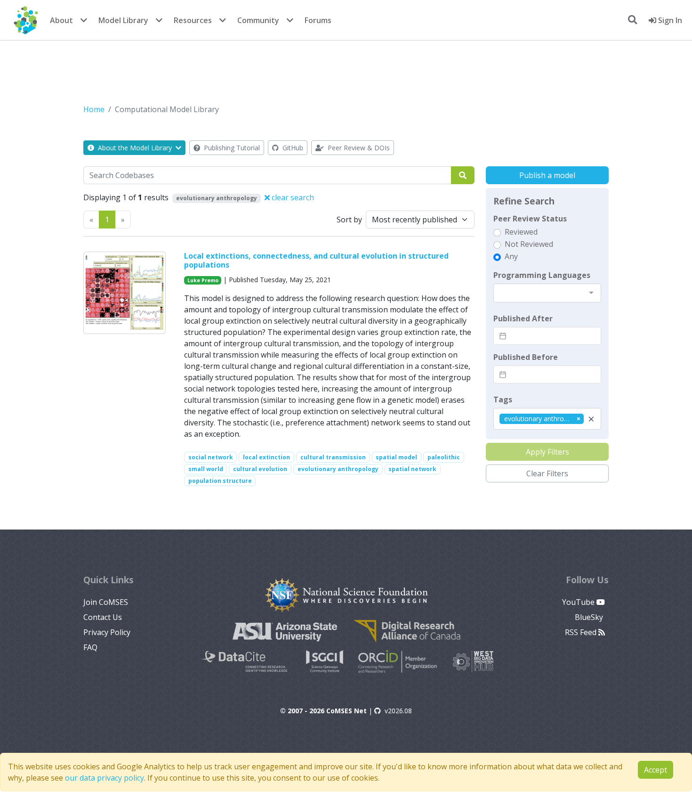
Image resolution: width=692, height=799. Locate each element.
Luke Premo (202, 280)
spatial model (396, 457)
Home (94, 109)
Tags (502, 399)
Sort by (349, 219)
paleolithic (443, 457)
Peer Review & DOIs (358, 147)
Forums (318, 20)
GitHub (292, 147)
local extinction (266, 457)
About (61, 20)
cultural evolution (260, 469)
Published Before (525, 357)
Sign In (669, 20)
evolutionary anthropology (338, 469)
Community (258, 20)
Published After (523, 318)
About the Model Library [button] (135, 147)
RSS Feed (581, 632)
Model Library (123, 20)
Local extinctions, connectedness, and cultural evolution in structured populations (316, 260)
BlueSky (590, 617)
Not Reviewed (529, 244)
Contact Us (102, 617)
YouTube (579, 602)
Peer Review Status (530, 218)
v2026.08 (398, 710)
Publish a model (547, 175)
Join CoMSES (105, 602)
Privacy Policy (106, 632)
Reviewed (521, 231)
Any (511, 256)
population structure (220, 481)
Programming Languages (541, 275)
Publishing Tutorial (231, 147)
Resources (193, 20)
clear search (292, 197)
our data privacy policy (104, 778)
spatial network (412, 469)
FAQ (90, 647)
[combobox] (547, 293)
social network (210, 457)
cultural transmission (333, 457)
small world (205, 469)
